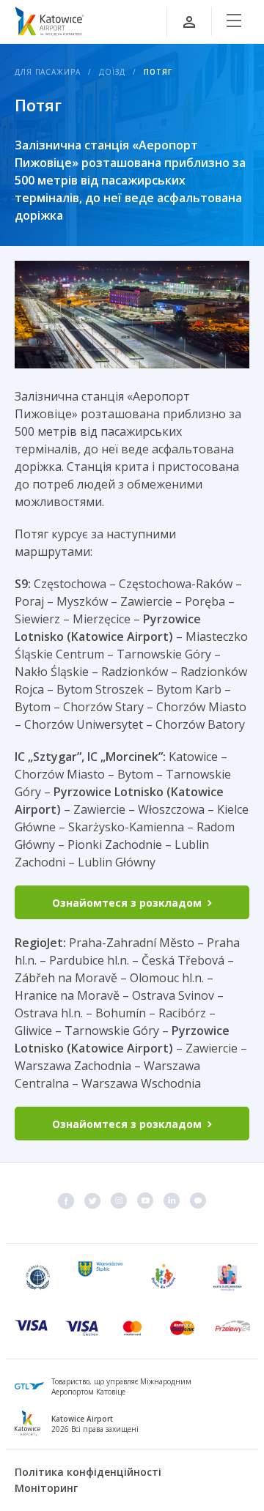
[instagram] (119, 1200)
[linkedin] (172, 1200)
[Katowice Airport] (49, 21)
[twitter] (92, 1200)
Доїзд (112, 72)
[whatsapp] (198, 1200)
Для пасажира (48, 72)
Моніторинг (46, 1488)
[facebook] (66, 1200)
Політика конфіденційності (88, 1472)
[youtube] (145, 1200)
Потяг (158, 72)
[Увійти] (189, 22)
